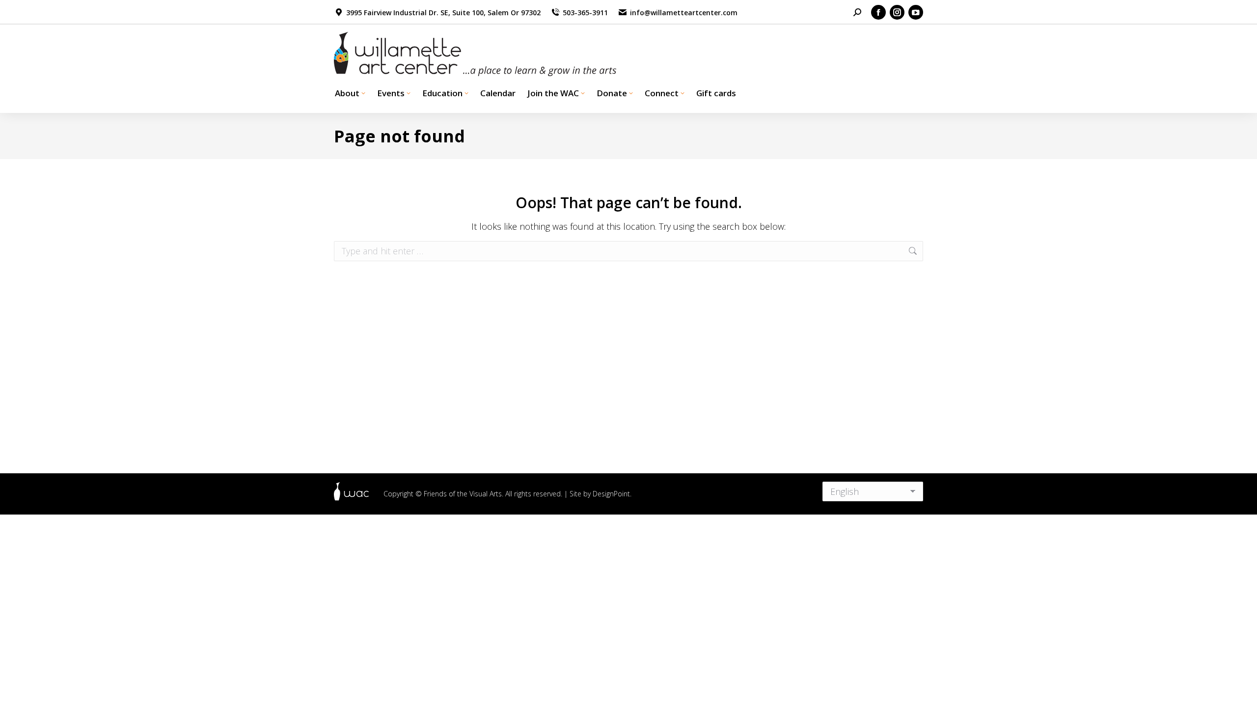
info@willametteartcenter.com (684, 12)
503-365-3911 (585, 12)
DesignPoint (611, 493)
